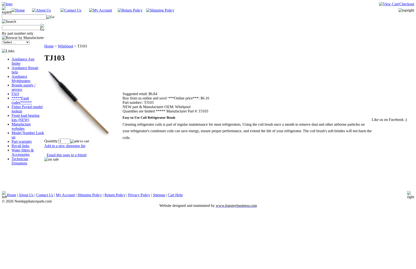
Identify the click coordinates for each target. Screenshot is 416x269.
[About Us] (41, 10)
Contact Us (44, 195)
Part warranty (22, 141)
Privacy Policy (139, 195)
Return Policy (114, 195)
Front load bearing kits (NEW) (25, 117)
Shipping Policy (90, 195)
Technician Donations (20, 161)
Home (49, 46)
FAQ (15, 94)
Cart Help (175, 195)
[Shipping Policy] (160, 10)
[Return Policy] (130, 10)
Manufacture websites (21, 126)
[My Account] (100, 10)
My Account (65, 195)
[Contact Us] (70, 10)
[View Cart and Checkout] (396, 4)
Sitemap (159, 195)
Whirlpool (65, 46)
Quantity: (51, 141)
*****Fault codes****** (22, 100)
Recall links (20, 146)
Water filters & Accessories (23, 152)
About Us (26, 195)
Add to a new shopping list (64, 146)
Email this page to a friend (66, 155)
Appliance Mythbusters (21, 78)
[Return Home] (7, 4)
